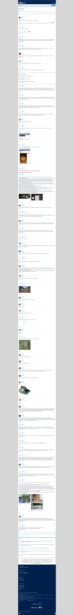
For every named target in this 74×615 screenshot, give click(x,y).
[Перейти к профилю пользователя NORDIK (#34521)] (20, 205)
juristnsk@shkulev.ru (40, 599)
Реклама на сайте (21, 585)
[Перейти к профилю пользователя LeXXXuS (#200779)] (20, 120)
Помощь (20, 589)
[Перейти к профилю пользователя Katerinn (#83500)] (20, 251)
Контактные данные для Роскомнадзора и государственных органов (28, 592)
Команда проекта (22, 586)
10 (37, 12)
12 (40, 12)
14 (44, 12)
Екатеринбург (21, 578)
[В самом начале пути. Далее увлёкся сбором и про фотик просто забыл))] (24, 498)
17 (49, 12)
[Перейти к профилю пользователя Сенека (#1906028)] (20, 17)
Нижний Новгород (22, 580)
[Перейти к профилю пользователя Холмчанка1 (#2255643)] (20, 465)
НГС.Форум (20, 7)
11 (39, 12)
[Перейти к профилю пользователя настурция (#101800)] (20, 54)
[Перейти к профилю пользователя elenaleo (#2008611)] (20, 61)
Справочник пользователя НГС (24, 567)
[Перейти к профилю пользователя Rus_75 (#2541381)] (20, 361)
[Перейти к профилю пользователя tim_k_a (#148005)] (20, 243)
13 (42, 12)
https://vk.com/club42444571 (35, 146)
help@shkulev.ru (25, 600)
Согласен (53, 5)
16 (47, 12)
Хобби (23, 7)
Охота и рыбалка (27, 7)
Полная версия (21, 565)
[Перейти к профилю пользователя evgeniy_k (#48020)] (20, 416)
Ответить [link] (20, 24)
